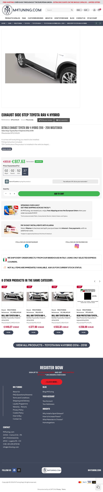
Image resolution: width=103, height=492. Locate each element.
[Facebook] (14, 470)
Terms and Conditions (21, 398)
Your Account (48, 401)
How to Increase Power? (52, 416)
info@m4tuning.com (11, 447)
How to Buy (17, 416)
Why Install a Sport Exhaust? (53, 413)
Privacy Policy (18, 410)
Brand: (23, 120)
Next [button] (99, 281)
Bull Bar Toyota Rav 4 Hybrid (36, 316)
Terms (64, 489)
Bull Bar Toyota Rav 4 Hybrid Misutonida (11, 316)
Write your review (46, 120)
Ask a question (63, 120)
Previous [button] (94, 281)
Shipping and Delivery (21, 401)
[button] (51, 382)
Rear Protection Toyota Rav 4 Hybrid (87, 316)
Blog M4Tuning (48, 392)
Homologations (49, 422)
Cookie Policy (18, 413)
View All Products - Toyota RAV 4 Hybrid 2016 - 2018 (51, 345)
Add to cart (59, 194)
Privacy (58, 489)
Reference (6, 120)
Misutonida (29, 120)
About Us (16, 392)
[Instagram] (19, 470)
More (8, 332)
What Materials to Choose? (53, 419)
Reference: (5, 312)
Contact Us (17, 419)
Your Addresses (48, 404)
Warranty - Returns (20, 407)
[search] (71, 10)
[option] (12, 312)
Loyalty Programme (20, 404)
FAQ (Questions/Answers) (22, 395)
